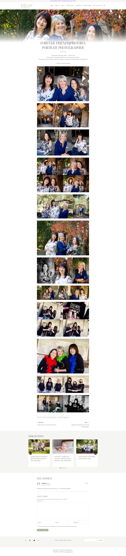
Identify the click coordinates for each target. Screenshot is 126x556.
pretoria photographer (63, 417)
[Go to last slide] (30, 453)
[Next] (95, 453)
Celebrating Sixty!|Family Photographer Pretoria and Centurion (39, 458)
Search (94, 537)
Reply (86, 483)
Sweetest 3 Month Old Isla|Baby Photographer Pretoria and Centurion (62, 458)
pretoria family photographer (49, 417)
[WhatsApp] (38, 540)
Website (75, 522)
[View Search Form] (104, 5)
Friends (63, 39)
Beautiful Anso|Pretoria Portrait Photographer (80, 424)
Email (57, 522)
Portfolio (61, 540)
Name (40, 522)
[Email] (34, 540)
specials (78, 5)
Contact (69, 540)
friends (39, 417)
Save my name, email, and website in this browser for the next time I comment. (57, 526)
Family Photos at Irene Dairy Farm (46, 424)
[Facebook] (25, 540)
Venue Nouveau (65, 63)
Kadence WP (69, 552)
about (57, 5)
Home (51, 5)
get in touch (98, 5)
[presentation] (39, 446)
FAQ (65, 540)
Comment (40, 501)
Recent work (87, 5)
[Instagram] (30, 540)
